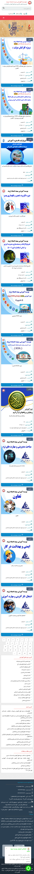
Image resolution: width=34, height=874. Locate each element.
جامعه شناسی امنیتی (26, 672)
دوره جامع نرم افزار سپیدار (24, 697)
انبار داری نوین (27, 675)
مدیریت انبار (28, 683)
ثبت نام (18, 14)
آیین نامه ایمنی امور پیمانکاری (24, 742)
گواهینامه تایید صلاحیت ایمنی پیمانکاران (21, 763)
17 (10, 646)
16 (15, 646)
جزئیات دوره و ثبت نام (16, 85)
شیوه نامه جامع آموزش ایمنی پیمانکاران (21, 731)
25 (30, 653)
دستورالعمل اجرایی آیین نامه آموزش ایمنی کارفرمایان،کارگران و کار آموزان (17, 735)
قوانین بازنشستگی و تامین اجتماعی (22, 692)
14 (25, 646)
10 (16, 643)
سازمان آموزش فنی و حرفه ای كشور (23, 835)
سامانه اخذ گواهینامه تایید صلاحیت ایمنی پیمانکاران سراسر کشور (16, 824)
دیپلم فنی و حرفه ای (26, 720)
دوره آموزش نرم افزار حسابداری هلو (22, 695)
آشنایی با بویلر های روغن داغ (24, 664)
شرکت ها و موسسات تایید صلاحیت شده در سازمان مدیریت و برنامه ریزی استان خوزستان (17, 827)
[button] (31, 28)
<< (31, 640)
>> (14, 653)
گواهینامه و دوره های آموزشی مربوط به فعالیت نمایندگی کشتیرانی (17, 712)
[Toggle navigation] (3, 17)
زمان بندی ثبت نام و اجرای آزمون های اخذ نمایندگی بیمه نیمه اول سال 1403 (17, 769)
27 (19, 653)
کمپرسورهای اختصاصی (25, 667)
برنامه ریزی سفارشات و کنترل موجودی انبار (21, 681)
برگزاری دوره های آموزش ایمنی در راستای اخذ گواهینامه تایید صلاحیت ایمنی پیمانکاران (17, 717)
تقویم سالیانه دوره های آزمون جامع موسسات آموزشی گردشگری (17, 759)
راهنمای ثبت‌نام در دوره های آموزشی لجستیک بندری (18, 755)
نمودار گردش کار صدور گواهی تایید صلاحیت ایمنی (19, 729)
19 (30, 650)
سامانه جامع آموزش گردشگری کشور (23, 837)
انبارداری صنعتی (27, 678)
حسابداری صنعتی (26, 700)
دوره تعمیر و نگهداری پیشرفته (23, 661)
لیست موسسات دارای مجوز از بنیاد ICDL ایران (21, 840)
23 (10, 650)
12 (7, 643)
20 (25, 650)
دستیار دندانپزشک (26, 669)
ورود (24, 14)
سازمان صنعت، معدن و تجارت (25, 832)
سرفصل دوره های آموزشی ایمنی (23, 723)
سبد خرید (10, 14)
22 (15, 650)
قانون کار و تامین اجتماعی (25, 689)
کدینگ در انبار (27, 686)
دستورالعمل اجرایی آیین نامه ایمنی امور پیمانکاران (19, 739)
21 (20, 650)
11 (12, 643)
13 (30, 646)
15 (20, 646)
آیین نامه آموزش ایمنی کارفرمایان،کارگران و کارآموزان (18, 744)
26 (24, 653)
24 (5, 650)
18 (5, 646)
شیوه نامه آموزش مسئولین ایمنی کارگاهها (21, 726)
